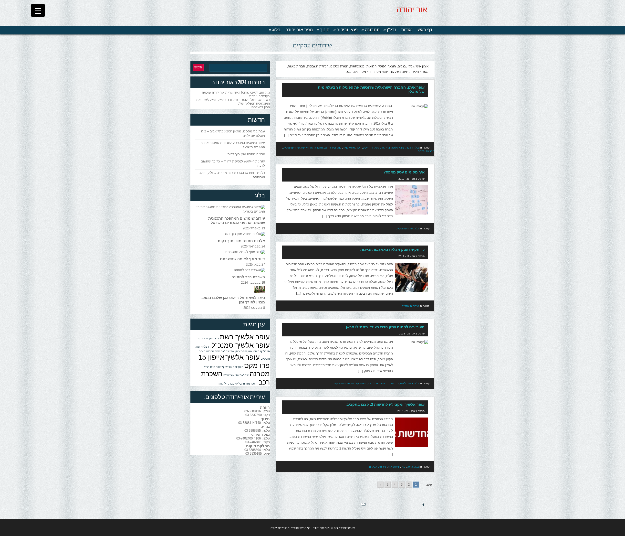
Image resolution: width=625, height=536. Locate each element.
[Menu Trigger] (38, 10)
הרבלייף (203, 338)
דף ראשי (424, 29)
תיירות (421, 151)
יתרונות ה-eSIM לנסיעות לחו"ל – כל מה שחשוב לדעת (233, 164)
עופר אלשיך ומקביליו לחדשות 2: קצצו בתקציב (385, 404)
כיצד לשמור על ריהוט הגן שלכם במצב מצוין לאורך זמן (233, 300)
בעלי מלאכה (397, 147)
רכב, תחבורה (321, 147)
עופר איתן (241, 351)
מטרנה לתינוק (226, 383)
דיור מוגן (214, 338)
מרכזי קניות (349, 147)
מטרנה (260, 374)
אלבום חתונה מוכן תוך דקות (246, 154)
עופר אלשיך (242, 357)
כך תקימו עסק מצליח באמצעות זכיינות (392, 249)
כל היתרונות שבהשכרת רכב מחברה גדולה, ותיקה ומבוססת (232, 175)
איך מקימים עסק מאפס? (404, 172)
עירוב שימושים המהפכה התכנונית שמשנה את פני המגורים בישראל (232, 145)
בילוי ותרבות (412, 147)
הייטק (366, 147)
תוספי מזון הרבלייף (246, 383)
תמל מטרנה (213, 351)
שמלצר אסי (242, 375)
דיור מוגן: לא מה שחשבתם (242, 259)
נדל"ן (389, 29)
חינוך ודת (238, 366)
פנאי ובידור (345, 29)
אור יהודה (411, 9)
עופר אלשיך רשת (245, 337)
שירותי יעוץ (307, 147)
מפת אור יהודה (299, 29)
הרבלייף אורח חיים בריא (218, 366)
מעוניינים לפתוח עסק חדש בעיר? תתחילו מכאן (385, 327)
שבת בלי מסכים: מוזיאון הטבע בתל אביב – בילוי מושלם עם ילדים (232, 133)
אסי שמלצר (227, 351)
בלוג (275, 29)
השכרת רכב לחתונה (248, 277)
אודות (406, 29)
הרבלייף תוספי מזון (259, 351)
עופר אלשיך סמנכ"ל (240, 345)
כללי (403, 466)
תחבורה (370, 29)
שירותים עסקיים (291, 147)
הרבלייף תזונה (202, 346)
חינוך (323, 29)
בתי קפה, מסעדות (380, 147)
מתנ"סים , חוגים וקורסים (364, 383)
